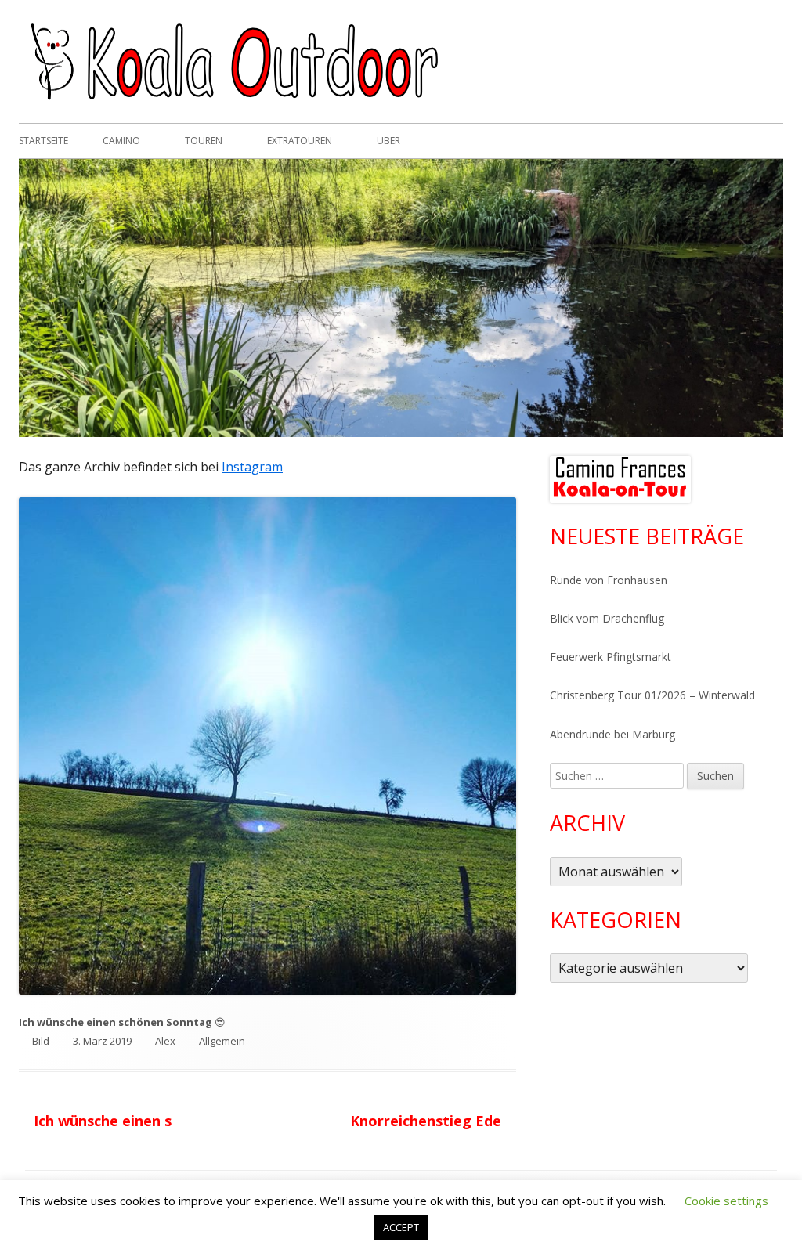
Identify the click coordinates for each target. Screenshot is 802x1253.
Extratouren (299, 140)
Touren (203, 140)
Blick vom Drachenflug (607, 618)
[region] (620, 479)
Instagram (252, 466)
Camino (121, 140)
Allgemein (222, 1041)
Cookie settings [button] (726, 1200)
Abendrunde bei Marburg (612, 734)
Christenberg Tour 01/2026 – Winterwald (652, 695)
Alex (165, 1041)
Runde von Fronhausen (608, 579)
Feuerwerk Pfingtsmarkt (610, 656)
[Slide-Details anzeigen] (620, 479)
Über (388, 140)
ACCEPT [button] (401, 1227)
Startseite (43, 140)
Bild (40, 1041)
